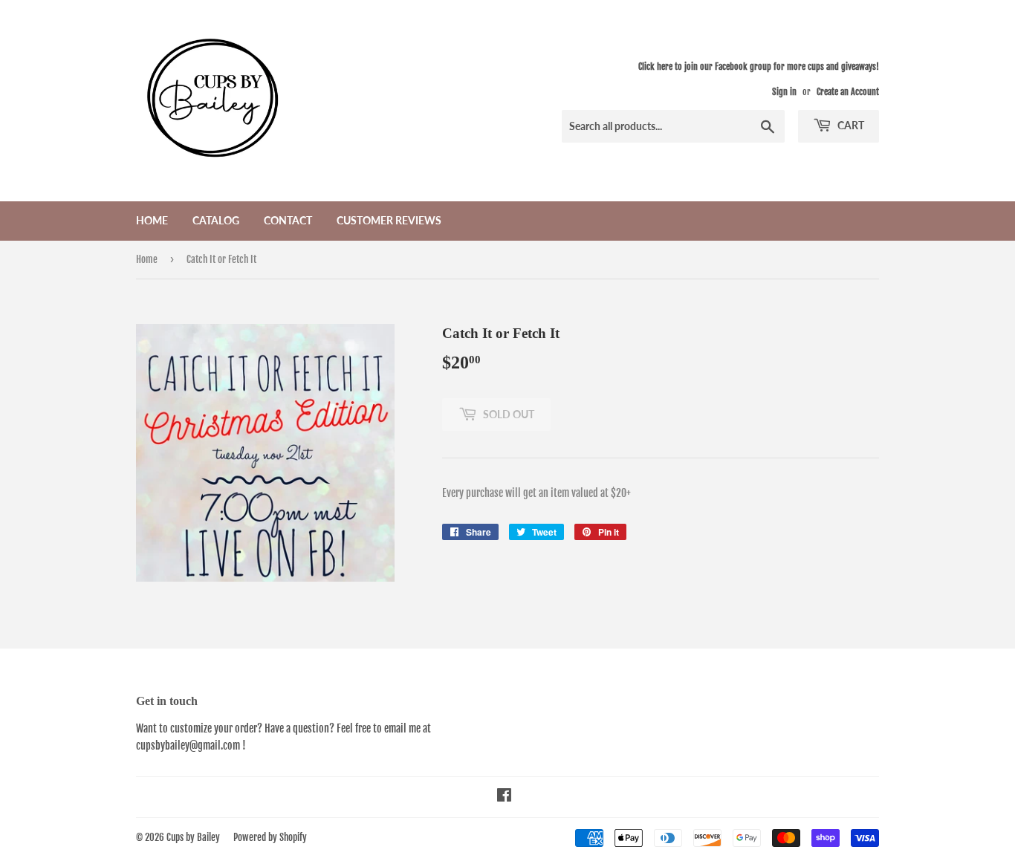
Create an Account (848, 91)
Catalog (215, 220)
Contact (288, 220)
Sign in (784, 91)
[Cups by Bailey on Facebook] (504, 796)
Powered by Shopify (270, 837)
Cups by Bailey (193, 837)
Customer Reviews (389, 220)
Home (152, 220)
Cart (849, 125)
